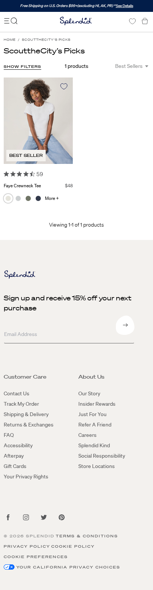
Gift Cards (15, 466)
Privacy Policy (27, 546)
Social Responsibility (101, 455)
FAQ (9, 435)
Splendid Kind (94, 445)
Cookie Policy (73, 546)
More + (52, 198)
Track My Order (21, 404)
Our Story (89, 393)
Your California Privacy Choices (68, 567)
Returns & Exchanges (28, 424)
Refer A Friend (94, 424)
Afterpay (14, 455)
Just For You (92, 414)
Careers (87, 435)
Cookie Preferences (36, 557)
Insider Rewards (96, 404)
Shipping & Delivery (26, 414)
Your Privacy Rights (26, 476)
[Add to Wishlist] (64, 86)
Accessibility (18, 445)
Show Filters (22, 66)
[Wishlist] (132, 21)
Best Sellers (129, 66)
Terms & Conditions (87, 536)
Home (10, 40)
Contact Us (16, 393)
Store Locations (96, 466)
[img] (6, 174)
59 (39, 174)
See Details (124, 6)
